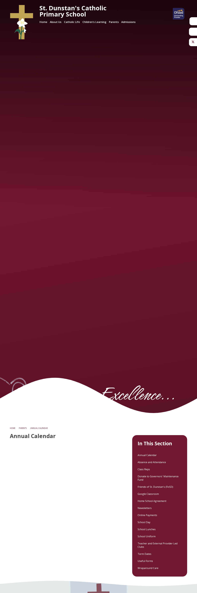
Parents (23, 428)
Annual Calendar (39, 428)
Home (12, 428)
